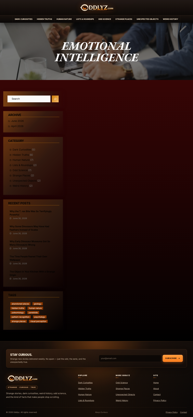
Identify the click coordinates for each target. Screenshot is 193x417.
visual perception (38, 321)
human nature (35, 308)
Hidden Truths (44, 19)
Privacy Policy (172, 412)
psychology (39, 317)
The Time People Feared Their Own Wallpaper (28, 258)
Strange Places (123, 19)
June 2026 (17, 120)
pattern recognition (20, 317)
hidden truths (18, 308)
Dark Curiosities (23, 19)
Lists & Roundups (85, 19)
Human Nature (64, 19)
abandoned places (20, 304)
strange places (18, 321)
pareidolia (33, 312)
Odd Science (104, 19)
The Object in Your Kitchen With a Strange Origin (32, 273)
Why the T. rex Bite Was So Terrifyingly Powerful (31, 213)
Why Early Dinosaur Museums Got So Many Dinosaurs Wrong (30, 243)
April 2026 (17, 126)
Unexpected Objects (148, 19)
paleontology (18, 312)
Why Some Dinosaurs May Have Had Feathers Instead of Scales (29, 228)
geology (37, 304)
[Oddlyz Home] (96, 7)
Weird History (170, 19)
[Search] (55, 99)
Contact (183, 412)
